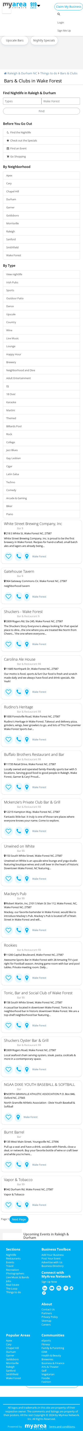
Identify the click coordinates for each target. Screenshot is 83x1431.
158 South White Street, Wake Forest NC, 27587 (33, 1002)
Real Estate (12, 1285)
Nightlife (11, 1255)
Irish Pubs (12, 282)
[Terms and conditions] (35, 1426)
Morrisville (12, 223)
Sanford (11, 239)
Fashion (46, 1382)
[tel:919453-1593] (19, 644)
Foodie (46, 1378)
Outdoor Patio (15, 298)
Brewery (11, 362)
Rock (9, 434)
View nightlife (14, 274)
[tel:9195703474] (19, 831)
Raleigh (10, 231)
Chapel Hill (12, 191)
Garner (10, 207)
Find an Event (18, 148)
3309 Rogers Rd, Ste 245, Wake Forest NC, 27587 (34, 621)
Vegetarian (48, 1374)
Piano (9, 514)
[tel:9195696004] (19, 739)
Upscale (11, 314)
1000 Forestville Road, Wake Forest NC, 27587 (32, 716)
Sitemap (46, 1320)
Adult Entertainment (18, 378)
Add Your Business (53, 1255)
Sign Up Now (49, 1281)
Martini (10, 410)
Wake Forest (13, 255)
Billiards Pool (14, 426)
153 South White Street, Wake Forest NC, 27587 (33, 855)
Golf (44, 1370)
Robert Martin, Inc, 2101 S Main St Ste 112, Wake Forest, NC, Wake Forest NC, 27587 (40, 905)
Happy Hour (13, 354)
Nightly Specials (44, 40)
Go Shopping (18, 156)
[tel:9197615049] (19, 878)
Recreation (12, 1270)
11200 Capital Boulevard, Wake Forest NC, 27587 (34, 954)
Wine (9, 330)
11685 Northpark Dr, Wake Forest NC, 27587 (31, 669)
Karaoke (11, 402)
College (10, 442)
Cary (9, 183)
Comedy (11, 490)
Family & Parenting (53, 1348)
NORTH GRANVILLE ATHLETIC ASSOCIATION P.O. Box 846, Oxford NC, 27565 (39, 1096)
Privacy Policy (50, 1317)
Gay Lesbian (13, 458)
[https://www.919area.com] (15, 5)
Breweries (47, 1359)
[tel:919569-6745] (19, 596)
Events (10, 1262)
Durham (11, 199)
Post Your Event (51, 1258)
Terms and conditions (62, 1426)
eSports (46, 1340)
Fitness (46, 1344)
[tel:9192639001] (19, 1025)
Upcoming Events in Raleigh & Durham (46, 1236)
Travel (9, 1266)
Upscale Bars (15, 40)
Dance (10, 306)
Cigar (9, 466)
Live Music (12, 338)
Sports (10, 290)
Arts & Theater (50, 1367)
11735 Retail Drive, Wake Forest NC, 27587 (30, 764)
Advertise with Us (52, 1262)
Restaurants (13, 1258)
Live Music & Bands (17, 1277)
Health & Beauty (51, 1355)
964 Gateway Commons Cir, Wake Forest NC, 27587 (36, 581)
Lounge (10, 346)
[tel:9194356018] (19, 930)
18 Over (11, 394)
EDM (44, 1352)
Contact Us (48, 1309)
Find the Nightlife (20, 132)
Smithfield (12, 247)
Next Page (19, 1219)
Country (11, 322)
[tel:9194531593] (19, 1069)
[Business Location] (27, 556)
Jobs (8, 1281)
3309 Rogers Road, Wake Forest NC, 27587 (30, 1050)
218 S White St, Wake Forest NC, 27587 (28, 533)
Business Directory (53, 1266)
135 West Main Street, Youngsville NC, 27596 (32, 1141)
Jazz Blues (12, 450)
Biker (9, 506)
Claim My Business (68, 6)
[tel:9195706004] (19, 787)
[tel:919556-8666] (19, 692)
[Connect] (8, 556)
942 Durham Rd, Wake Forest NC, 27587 (29, 1189)
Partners (47, 1313)
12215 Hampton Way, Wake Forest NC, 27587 (32, 812)
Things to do (48, 73)
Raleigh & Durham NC (22, 73)
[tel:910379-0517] (19, 1205)
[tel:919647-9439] (19, 556)
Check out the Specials (23, 140)
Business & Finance (53, 1363)
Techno (10, 482)
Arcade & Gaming (16, 498)
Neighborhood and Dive (20, 370)
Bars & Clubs (69, 73)
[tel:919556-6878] (19, 1164)
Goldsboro (12, 215)
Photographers (15, 1273)
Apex (9, 175)
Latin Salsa (12, 474)
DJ (7, 386)
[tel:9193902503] (19, 978)
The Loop (11, 1288)
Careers (46, 1324)
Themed (11, 418)
